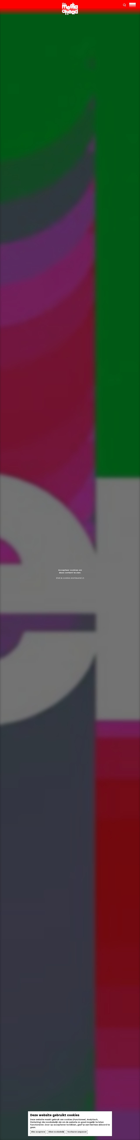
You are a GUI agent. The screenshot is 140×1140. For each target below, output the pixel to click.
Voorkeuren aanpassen (77, 1132)
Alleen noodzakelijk (56, 1132)
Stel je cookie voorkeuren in (70, 578)
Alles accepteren (38, 1132)
